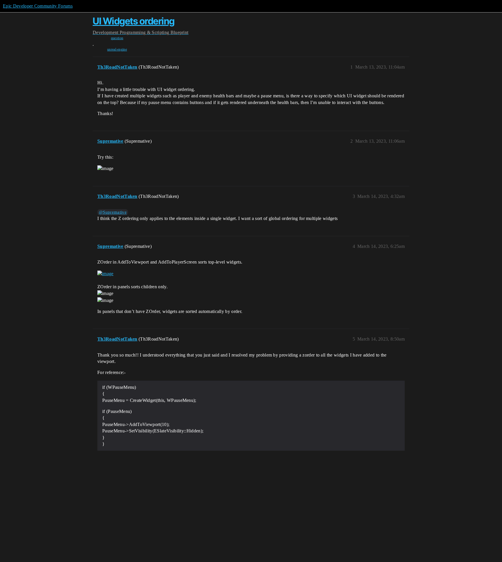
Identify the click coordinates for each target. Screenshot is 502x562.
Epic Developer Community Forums (38, 5)
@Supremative (113, 212)
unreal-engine (117, 49)
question (117, 38)
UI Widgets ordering (134, 21)
